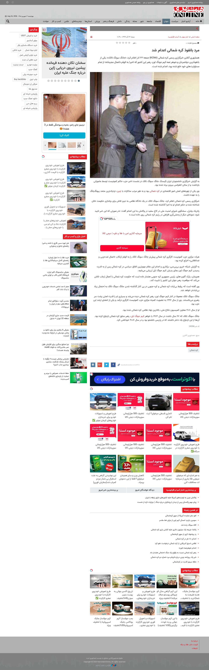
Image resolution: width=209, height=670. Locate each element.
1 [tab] (78, 81)
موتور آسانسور (32, 40)
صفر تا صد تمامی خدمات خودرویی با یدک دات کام (55, 288)
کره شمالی (154, 191)
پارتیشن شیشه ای (30, 93)
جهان (166, 21)
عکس (66, 21)
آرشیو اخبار (185, 21)
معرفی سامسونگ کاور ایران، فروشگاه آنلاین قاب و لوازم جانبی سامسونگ (56, 275)
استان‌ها (88, 21)
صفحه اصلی (195, 37)
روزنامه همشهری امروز (195, 2)
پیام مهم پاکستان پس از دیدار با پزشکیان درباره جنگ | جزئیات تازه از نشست (166, 502)
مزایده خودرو (32, 64)
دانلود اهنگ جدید (30, 98)
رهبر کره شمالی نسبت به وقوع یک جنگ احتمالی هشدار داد (173, 552)
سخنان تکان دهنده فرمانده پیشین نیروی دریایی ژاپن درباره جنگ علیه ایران (66, 68)
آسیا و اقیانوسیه (173, 37)
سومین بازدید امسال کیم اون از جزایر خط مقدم (177, 520)
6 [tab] (61, 81)
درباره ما (194, 641)
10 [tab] (48, 81)
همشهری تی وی (148, 2)
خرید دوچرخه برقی (30, 74)
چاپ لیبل (33, 79)
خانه (197, 21)
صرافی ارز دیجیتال (30, 84)
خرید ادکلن (17, 50)
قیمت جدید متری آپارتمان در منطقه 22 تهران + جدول (58, 317)
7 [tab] (58, 81)
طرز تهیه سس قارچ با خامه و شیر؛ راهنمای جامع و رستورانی (55, 245)
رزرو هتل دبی (31, 103)
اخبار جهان (184, 37)
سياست (175, 21)
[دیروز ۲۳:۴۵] (64, 42)
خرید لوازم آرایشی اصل (28, 55)
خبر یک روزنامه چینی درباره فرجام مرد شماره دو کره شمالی (173, 557)
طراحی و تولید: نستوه (103, 665)
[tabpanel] (64, 52)
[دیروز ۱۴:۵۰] (78, 261)
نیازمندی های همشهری (177, 2)
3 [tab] (72, 81)
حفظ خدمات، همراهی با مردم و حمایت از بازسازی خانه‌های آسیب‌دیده (56, 376)
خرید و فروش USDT (29, 35)
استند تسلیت (18, 64)
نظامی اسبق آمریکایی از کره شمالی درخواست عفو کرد (175, 543)
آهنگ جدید (32, 69)
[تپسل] (101, 218)
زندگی (127, 21)
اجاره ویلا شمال (31, 50)
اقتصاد (158, 21)
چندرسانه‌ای (77, 21)
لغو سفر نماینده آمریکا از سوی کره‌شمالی (180, 515)
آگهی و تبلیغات (162, 2)
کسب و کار (56, 21)
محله (135, 21)
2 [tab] (75, 81)
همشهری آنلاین (187, 12)
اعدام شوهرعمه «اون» (187, 548)
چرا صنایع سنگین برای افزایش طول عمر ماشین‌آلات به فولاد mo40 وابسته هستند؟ (55, 347)
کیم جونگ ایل (137, 316)
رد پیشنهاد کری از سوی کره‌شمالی (183, 534)
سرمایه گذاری (122, 248)
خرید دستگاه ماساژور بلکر (27, 45)
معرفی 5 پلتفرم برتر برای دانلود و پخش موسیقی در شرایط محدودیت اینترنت (55, 332)
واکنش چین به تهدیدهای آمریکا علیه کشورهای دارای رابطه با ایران (170, 497)
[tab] (181, 490)
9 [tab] (51, 81)
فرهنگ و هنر (108, 21)
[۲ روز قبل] (78, 305)
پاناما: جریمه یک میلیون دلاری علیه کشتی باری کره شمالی (173, 529)
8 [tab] (55, 81)
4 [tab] (68, 81)
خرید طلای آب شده (29, 59)
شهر (142, 21)
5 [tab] (65, 81)
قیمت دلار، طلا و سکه (189, 644)
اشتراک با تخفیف (64, 135)
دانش (119, 21)
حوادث (46, 21)
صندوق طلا (33, 89)
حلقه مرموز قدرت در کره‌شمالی (184, 561)
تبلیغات (195, 648)
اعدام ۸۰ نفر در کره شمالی (186, 538)
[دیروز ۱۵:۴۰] (78, 247)
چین (119, 191)
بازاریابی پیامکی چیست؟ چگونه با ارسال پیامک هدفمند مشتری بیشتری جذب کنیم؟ (56, 361)
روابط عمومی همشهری (132, 2)
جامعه (149, 21)
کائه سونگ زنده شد (188, 525)
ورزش (97, 21)
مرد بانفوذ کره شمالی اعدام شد (175, 50)
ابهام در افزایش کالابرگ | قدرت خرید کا (180, 28)
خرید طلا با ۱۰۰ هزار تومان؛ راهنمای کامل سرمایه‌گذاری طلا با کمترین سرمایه (56, 260)
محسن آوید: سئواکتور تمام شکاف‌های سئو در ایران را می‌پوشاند (58, 304)
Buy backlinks (20, 79)
